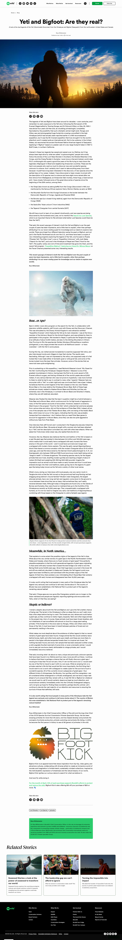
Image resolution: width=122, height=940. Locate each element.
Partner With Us (77, 912)
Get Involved (69, 3)
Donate (97, 3)
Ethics (60, 934)
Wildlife (53, 914)
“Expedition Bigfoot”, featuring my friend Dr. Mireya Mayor (67, 246)
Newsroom (78, 3)
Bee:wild (75, 919)
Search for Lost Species (82, 216)
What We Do (59, 3)
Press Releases (99, 912)
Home (13, 13)
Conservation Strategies (58, 922)
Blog (18, 13)
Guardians (54, 919)
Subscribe (109, 3)
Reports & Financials (101, 919)
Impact (53, 912)
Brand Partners (33, 917)
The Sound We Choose (79, 917)
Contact (66, 934)
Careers (31, 919)
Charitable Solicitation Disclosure (47, 934)
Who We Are (49, 3)
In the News (98, 914)
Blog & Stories (99, 917)
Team (30, 912)
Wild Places (54, 917)
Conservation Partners (35, 914)
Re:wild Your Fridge (78, 922)
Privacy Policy (33, 934)
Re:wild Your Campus (79, 925)
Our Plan (53, 925)
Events (75, 914)
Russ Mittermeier (61, 33)
